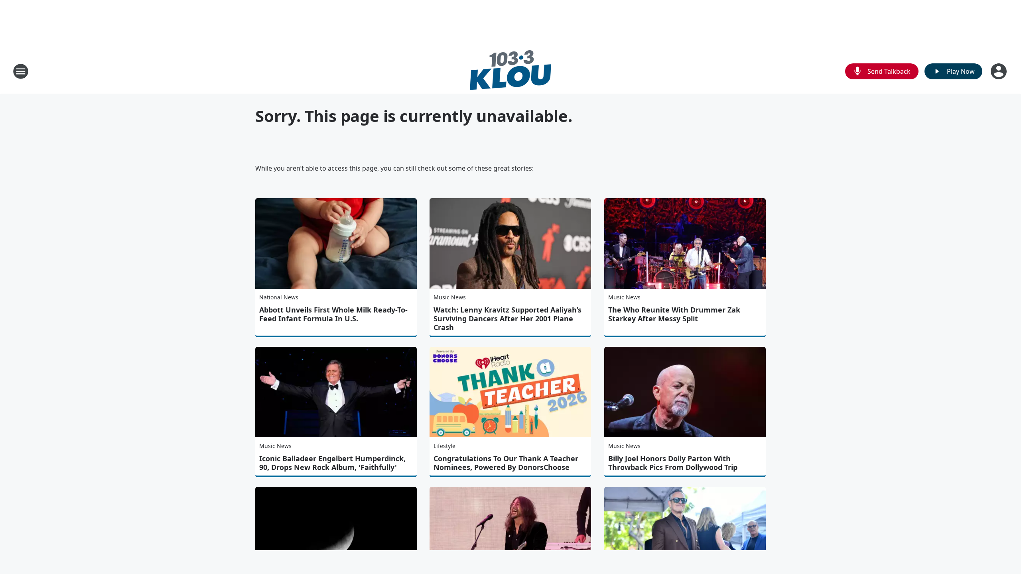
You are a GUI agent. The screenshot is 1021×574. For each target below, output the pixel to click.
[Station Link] (510, 71)
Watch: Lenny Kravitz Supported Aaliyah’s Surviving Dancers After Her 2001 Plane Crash (507, 318)
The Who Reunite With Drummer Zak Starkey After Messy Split (674, 314)
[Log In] (999, 71)
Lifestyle (444, 446)
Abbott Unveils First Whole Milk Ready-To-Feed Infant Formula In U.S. (333, 314)
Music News (450, 297)
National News (278, 297)
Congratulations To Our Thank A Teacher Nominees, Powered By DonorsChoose (506, 463)
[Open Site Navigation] (21, 71)
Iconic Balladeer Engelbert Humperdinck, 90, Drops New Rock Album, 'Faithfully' (332, 463)
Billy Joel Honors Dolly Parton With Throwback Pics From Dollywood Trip (672, 463)
